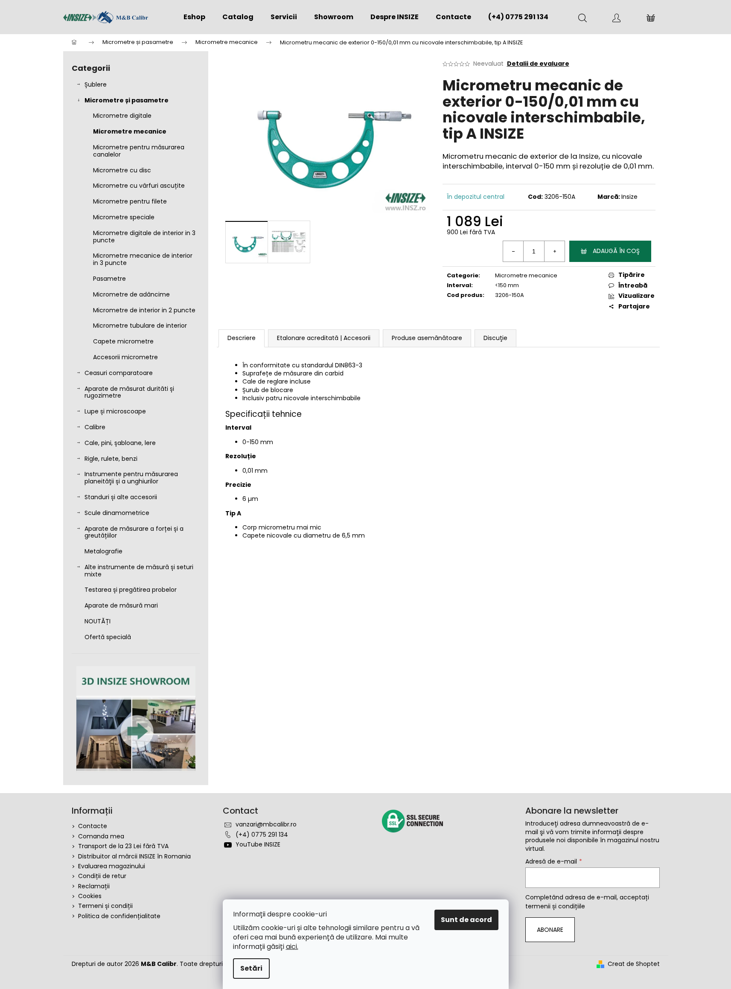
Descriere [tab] (241, 338)
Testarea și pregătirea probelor (130, 589)
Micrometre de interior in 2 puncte (144, 310)
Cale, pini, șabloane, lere (120, 443)
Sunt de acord (466, 920)
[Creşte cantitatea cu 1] (554, 251)
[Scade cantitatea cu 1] (513, 251)
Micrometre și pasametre (126, 100)
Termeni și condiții (105, 906)
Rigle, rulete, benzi (110, 458)
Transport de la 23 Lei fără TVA (123, 846)
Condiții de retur (102, 876)
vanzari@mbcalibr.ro (266, 824)
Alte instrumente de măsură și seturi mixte (138, 571)
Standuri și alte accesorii (120, 497)
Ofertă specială (107, 637)
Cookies (90, 896)
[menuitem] (194, 17)
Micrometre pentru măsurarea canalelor (138, 151)
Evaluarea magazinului (111, 866)
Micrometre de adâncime (131, 294)
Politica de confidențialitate (119, 916)
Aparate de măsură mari (121, 605)
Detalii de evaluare (538, 64)
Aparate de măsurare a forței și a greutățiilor (133, 532)
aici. (292, 946)
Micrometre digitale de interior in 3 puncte (144, 236)
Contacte (92, 826)
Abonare (550, 929)
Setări (251, 968)
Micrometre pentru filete (130, 201)
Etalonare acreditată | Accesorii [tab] (323, 338)
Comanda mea (101, 836)
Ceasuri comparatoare (118, 373)
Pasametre (109, 278)
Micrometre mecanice (129, 131)
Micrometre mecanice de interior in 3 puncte (142, 259)
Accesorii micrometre (125, 357)
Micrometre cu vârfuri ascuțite (139, 185)
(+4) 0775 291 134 (262, 834)
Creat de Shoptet (634, 964)
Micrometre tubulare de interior (140, 325)
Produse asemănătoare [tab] (427, 338)
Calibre (94, 427)
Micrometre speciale (123, 217)
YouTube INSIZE (258, 844)
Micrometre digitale (122, 115)
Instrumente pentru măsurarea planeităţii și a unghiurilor (131, 478)
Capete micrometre (123, 341)
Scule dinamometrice (116, 513)
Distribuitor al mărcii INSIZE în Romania (134, 856)
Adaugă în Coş (616, 251)
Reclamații (94, 886)
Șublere (95, 84)
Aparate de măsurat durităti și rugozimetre (129, 392)
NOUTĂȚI (97, 621)
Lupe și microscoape (115, 411)
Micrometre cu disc (122, 170)
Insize (629, 196)
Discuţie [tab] (495, 338)
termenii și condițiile (555, 906)
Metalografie (103, 551)
